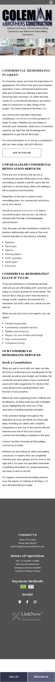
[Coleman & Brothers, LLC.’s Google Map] (19, 602)
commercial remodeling (26, 119)
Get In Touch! (22, 153)
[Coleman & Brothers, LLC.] (27, 17)
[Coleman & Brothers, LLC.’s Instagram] (35, 602)
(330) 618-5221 (31, 543)
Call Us (13, 677)
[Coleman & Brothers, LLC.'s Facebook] (27, 602)
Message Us (41, 677)
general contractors (23, 211)
